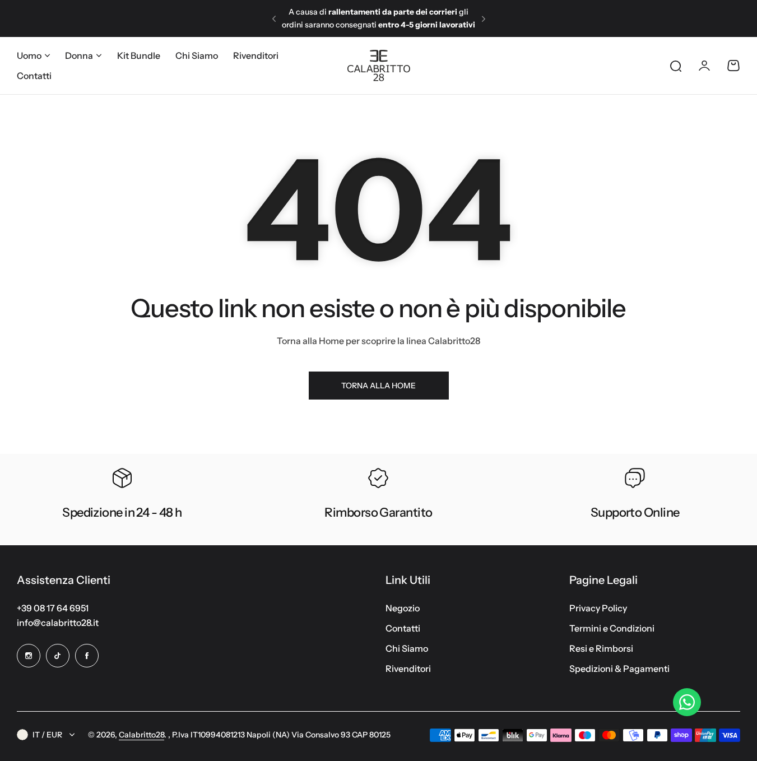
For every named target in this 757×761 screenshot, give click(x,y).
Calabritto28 (141, 735)
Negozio (403, 608)
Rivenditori (408, 668)
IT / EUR (47, 735)
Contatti (403, 628)
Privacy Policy (598, 608)
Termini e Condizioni (611, 628)
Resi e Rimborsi (601, 648)
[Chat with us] (687, 702)
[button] (274, 18)
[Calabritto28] (378, 65)
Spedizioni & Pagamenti (619, 668)
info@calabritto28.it (58, 622)
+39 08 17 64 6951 (53, 608)
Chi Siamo (407, 648)
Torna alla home (378, 385)
